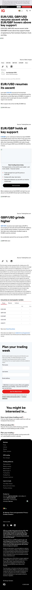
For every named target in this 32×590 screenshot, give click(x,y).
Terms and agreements (16, 512)
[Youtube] (11, 525)
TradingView (6, 472)
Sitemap (7, 512)
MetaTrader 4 (6, 470)
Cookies (5, 514)
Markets (5, 442)
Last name (5, 371)
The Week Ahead (7, 483)
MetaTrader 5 (6, 468)
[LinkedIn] (12, 66)
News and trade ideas (9, 485)
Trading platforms (8, 461)
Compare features (8, 477)
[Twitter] (7, 66)
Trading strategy (7, 488)
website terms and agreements (22, 333)
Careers (11, 580)
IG (3, 512)
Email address (6, 378)
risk (4, 536)
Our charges (6, 457)
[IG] (3, 10)
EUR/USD (9, 92)
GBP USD (15, 62)
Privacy (26, 512)
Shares (10, 303)
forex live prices (10, 329)
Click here (10, 501)
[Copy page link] (2, 66)
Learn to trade (7, 481)
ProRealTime (6, 475)
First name (5, 365)
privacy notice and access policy (11, 396)
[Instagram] (4, 525)
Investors (10, 514)
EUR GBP (21, 62)
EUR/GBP (3, 136)
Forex (2, 62)
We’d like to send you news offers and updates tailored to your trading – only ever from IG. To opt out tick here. (15, 386)
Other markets (7, 451)
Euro (26, 62)
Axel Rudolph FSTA (11, 72)
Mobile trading (7, 466)
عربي (22, 10)
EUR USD (8, 62)
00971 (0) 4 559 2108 (12, 496)
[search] (27, 11)
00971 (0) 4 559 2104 (11, 497)
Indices (17, 303)
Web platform (7, 464)
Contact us (6, 494)
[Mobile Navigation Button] (30, 11)
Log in (18, 6)
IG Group (5, 580)
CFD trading (6, 455)
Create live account (26, 6)
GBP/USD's (4, 226)
